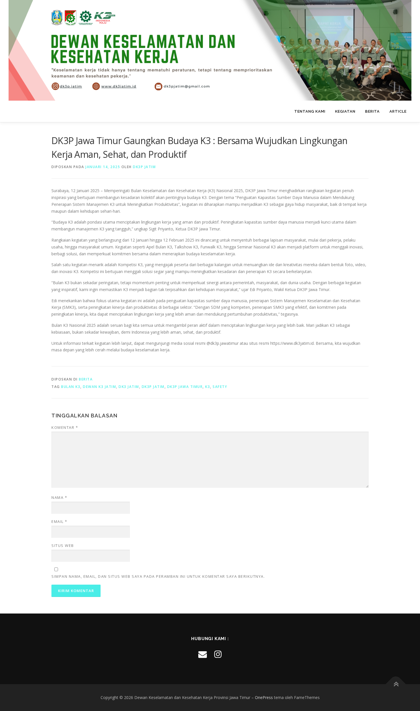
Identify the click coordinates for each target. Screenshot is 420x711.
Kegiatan (345, 111)
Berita (372, 111)
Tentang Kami (309, 111)
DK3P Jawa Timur (185, 386)
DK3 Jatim (129, 386)
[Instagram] (218, 654)
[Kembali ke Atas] (396, 684)
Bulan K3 (70, 386)
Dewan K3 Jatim (99, 386)
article (398, 111)
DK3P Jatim (144, 166)
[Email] (202, 654)
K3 (207, 386)
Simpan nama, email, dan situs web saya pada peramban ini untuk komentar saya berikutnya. (158, 576)
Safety (220, 386)
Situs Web (62, 545)
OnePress (264, 697)
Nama (59, 497)
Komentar (64, 427)
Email (59, 521)
